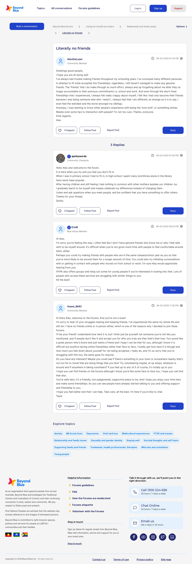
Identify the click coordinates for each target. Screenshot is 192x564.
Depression (93, 433)
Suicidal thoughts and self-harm (161, 440)
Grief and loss (110, 433)
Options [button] (180, 26)
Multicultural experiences (136, 433)
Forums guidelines (89, 8)
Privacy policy (145, 559)
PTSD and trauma (163, 433)
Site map (166, 559)
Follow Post (90, 130)
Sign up (158, 8)
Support (178, 8)
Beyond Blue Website (19, 481)
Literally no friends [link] (72, 33)
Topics (41, 8)
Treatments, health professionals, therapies (113, 447)
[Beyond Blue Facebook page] (134, 543)
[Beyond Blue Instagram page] (153, 543)
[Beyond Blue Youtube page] (143, 543)
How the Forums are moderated (91, 498)
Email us (147, 521)
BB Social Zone (74, 433)
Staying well (133, 440)
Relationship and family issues (141, 26)
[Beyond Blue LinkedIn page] (172, 543)
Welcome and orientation (154, 447)
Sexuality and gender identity (106, 440)
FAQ (74, 491)
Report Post (113, 130)
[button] (60, 130)
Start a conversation (27, 26)
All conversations (61, 8)
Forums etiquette (82, 504)
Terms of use (121, 559)
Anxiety (58, 433)
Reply (173, 130)
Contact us (98, 559)
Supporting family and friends (70, 447)
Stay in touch (75, 543)
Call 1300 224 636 (154, 490)
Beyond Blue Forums (19, 8)
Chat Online (150, 505)
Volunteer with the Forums (88, 511)
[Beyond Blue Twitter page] (162, 543)
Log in (138, 8)
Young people (61, 454)
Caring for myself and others (100, 26)
